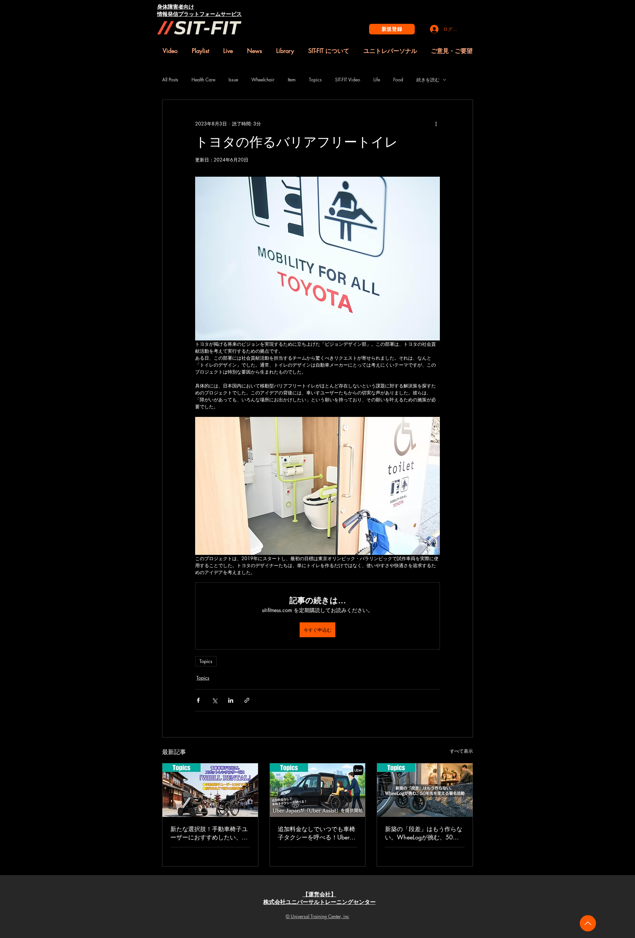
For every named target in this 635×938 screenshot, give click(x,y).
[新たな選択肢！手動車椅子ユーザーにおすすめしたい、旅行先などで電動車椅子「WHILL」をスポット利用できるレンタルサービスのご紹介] (210, 790)
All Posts (170, 79)
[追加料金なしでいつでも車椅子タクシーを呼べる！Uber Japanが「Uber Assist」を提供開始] (317, 790)
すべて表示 (461, 751)
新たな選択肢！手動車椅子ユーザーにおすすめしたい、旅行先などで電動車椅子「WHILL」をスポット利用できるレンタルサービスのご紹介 (209, 833)
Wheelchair (263, 79)
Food (398, 79)
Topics (315, 79)
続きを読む (428, 79)
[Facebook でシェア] (198, 700)
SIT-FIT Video (347, 79)
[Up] (588, 923)
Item (292, 79)
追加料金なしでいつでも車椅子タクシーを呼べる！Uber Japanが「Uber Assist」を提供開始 (317, 833)
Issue (233, 79)
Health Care (203, 79)
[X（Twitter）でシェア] (214, 700)
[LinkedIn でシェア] (231, 700)
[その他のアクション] (436, 124)
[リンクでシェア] (247, 700)
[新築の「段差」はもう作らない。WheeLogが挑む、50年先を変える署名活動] (425, 790)
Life (376, 79)
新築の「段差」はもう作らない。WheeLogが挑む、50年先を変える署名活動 (423, 833)
